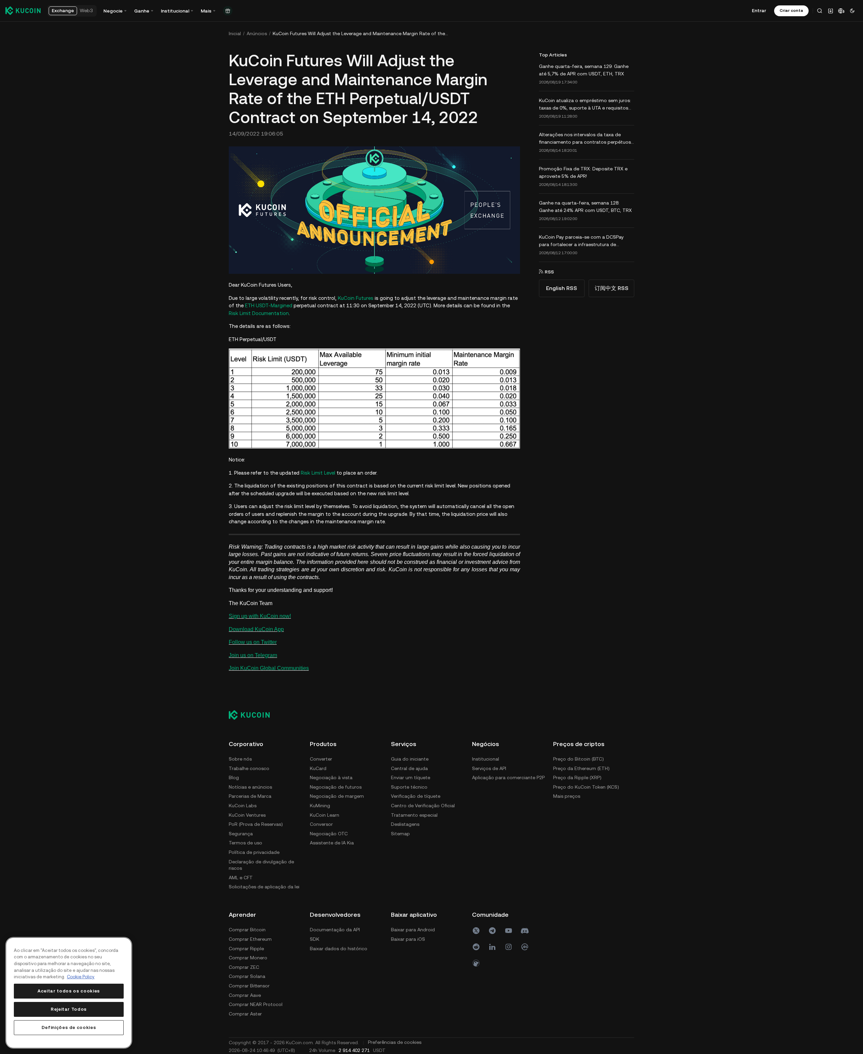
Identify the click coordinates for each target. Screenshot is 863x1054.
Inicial (235, 33)
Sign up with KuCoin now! (260, 616)
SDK (314, 939)
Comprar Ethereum (250, 939)
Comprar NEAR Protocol (255, 1004)
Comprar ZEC (244, 967)
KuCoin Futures (355, 298)
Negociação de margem (337, 796)
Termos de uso (245, 842)
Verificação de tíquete (415, 796)
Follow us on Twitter (253, 642)
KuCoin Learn (324, 815)
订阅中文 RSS (611, 288)
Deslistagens (405, 824)
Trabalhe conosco (249, 768)
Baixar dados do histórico (338, 948)
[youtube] (508, 930)
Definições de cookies (69, 1027)
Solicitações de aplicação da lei (264, 886)
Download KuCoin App (256, 629)
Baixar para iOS (408, 939)
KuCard (318, 768)
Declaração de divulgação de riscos (261, 865)
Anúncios (257, 33)
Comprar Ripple (246, 948)
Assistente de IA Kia (332, 842)
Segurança (241, 833)
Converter (321, 759)
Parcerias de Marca (250, 796)
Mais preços (566, 796)
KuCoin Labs (242, 805)
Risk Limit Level (318, 473)
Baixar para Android (413, 929)
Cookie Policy (81, 976)
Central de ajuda (409, 768)
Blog (234, 777)
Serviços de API (489, 768)
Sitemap (400, 833)
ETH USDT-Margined (268, 305)
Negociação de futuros (336, 787)
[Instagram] (508, 946)
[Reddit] (476, 946)
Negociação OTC (329, 833)
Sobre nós (240, 759)
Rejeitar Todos (69, 1009)
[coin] (476, 963)
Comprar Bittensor (249, 985)
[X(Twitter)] (476, 930)
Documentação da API (335, 929)
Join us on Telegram (253, 655)
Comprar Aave (245, 995)
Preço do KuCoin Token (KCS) (586, 787)
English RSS (561, 288)
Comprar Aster (245, 1013)
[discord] (525, 930)
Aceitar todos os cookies (69, 990)
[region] (68, 993)
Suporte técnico (409, 787)
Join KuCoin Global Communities (269, 668)
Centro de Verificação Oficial (423, 805)
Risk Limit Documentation (259, 313)
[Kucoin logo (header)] (23, 10)
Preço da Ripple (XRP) (577, 777)
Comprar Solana (247, 976)
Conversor (321, 824)
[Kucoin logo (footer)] (253, 715)
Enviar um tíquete (410, 777)
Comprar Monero (248, 957)
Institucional (485, 759)
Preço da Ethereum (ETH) (581, 768)
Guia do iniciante (409, 759)
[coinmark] (525, 946)
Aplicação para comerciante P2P (508, 777)
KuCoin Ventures (247, 815)
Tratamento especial (414, 815)
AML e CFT (241, 877)
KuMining (320, 805)
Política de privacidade (254, 852)
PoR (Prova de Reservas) (256, 824)
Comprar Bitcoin (247, 929)
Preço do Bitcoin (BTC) (578, 759)
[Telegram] (492, 930)
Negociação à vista (331, 777)
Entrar (759, 10)
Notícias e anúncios (250, 787)
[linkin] (492, 946)
